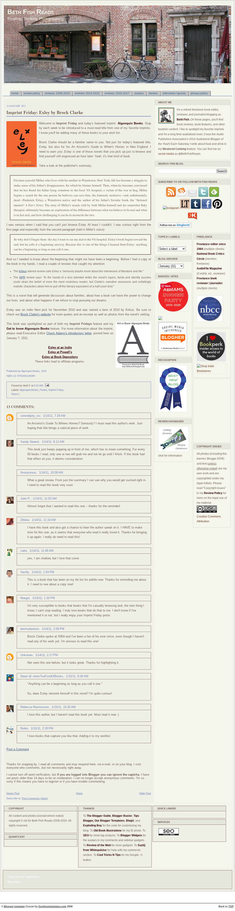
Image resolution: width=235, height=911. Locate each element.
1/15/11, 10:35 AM (64, 707)
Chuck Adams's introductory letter (68, 333)
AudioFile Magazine (209, 268)
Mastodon (14, 882)
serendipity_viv (30, 415)
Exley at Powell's (60, 352)
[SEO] (168, 834)
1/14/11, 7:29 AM (54, 415)
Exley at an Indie (60, 347)
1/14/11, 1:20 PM (43, 598)
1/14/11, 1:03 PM (43, 572)
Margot (25, 598)
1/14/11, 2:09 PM (53, 629)
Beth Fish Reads (30, 11)
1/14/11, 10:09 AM (51, 472)
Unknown (26, 655)
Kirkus (23, 271)
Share (14, 394)
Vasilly (24, 572)
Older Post (145, 793)
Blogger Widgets (131, 835)
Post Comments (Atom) (35, 798)
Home (79, 793)
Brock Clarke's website (35, 314)
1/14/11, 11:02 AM (45, 498)
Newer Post (13, 793)
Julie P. (25, 498)
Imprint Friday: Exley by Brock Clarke (44, 112)
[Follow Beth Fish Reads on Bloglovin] (175, 226)
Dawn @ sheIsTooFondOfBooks (41, 676)
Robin (24, 728)
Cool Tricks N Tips (109, 855)
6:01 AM (38, 385)
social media (166, 153)
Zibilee (24, 520)
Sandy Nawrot (29, 441)
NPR (22, 277)
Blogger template (14, 906)
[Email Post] (46, 385)
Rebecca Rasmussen (34, 707)
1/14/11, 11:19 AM (44, 520)
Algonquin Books (29, 389)
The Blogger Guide (99, 815)
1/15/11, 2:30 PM (42, 728)
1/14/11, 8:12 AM (53, 441)
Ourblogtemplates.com (52, 906)
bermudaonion (29, 629)
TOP (231, 906)
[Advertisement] (210, 409)
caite (23, 550)
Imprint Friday (56, 389)
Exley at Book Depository (60, 357)
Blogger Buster (122, 815)
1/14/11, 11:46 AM (41, 550)
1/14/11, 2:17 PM (46, 655)
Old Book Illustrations (108, 830)
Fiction (43, 389)
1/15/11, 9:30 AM (77, 676)
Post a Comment (17, 749)
